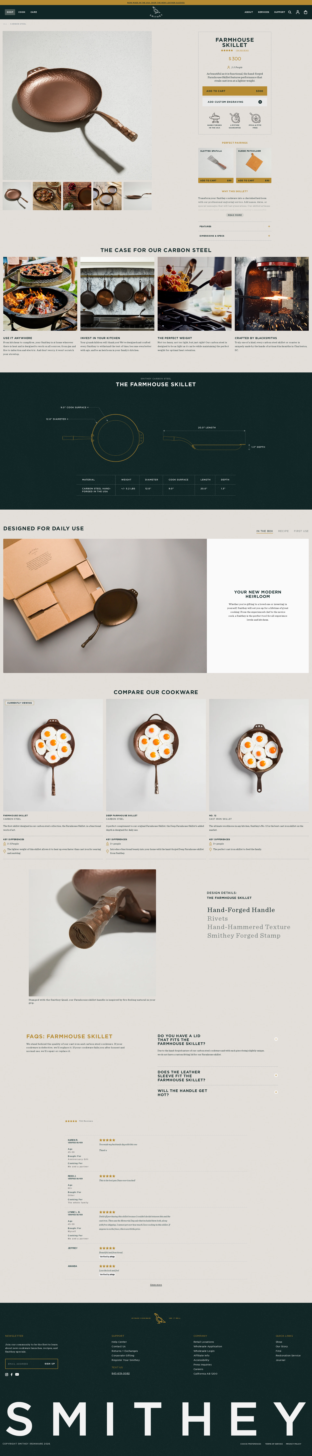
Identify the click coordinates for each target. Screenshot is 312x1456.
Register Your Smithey (126, 1359)
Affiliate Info (202, 1355)
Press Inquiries (203, 1364)
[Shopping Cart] (305, 12)
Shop (10, 12)
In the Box (264, 531)
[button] (235, 50)
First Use (301, 531)
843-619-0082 (121, 1373)
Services (263, 12)
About (249, 12)
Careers (198, 1369)
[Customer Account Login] (297, 12)
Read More (235, 215)
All (5, 24)
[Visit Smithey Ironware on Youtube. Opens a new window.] (17, 1374)
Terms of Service (274, 1444)
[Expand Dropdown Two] (276, 1075)
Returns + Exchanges (125, 1350)
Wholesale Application (208, 1346)
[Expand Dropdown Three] (276, 1092)
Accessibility (201, 1359)
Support (279, 12)
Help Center (119, 1341)
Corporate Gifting (123, 1355)
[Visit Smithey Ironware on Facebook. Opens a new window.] (11, 1374)
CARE (34, 12)
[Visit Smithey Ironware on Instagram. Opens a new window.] (6, 1374)
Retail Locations (204, 1341)
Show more (156, 1285)
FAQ (278, 1350)
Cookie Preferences (250, 1444)
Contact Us (118, 1346)
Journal (280, 1359)
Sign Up (50, 1363)
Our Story (282, 1346)
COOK (21, 12)
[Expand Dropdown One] (276, 1039)
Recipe (283, 531)
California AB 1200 (206, 1373)
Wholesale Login (204, 1350)
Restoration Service (288, 1355)
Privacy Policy (293, 1444)
